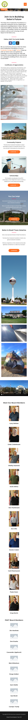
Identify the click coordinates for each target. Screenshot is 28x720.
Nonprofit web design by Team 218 (14, 717)
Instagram (10, 50)
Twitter (18, 50)
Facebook (4, 50)
